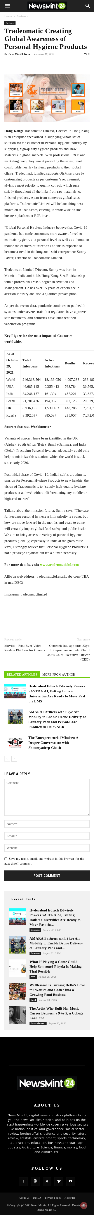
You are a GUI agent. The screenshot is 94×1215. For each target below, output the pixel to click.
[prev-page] (7, 759)
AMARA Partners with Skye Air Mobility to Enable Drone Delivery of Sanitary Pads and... (56, 943)
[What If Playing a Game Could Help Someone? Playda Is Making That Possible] (17, 968)
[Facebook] (8, 64)
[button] (7, 6)
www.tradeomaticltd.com (59, 564)
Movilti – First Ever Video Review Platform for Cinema (24, 648)
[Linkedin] (39, 64)
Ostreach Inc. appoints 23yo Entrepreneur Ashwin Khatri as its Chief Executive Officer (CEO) (68, 652)
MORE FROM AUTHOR (58, 674)
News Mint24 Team (19, 54)
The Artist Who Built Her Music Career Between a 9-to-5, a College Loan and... (56, 1013)
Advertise (69, 1197)
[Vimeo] (58, 1181)
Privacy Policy (53, 1197)
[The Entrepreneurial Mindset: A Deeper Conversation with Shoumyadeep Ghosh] (15, 742)
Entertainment (38, 1023)
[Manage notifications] (83, 1205)
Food (33, 1000)
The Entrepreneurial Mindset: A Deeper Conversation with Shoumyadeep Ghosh (53, 743)
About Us (24, 1197)
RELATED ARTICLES (22, 674)
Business (22, 16)
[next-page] (14, 759)
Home (8, 16)
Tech (33, 976)
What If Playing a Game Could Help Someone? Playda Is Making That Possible (56, 966)
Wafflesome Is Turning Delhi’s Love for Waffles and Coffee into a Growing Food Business (57, 990)
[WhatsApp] (28, 64)
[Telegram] (49, 64)
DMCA (37, 1197)
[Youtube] (70, 1181)
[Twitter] (18, 64)
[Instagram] (35, 1181)
